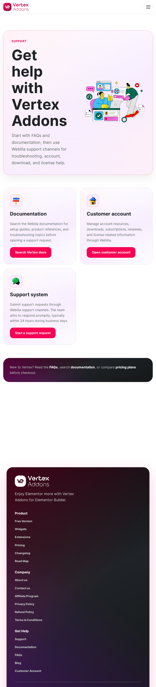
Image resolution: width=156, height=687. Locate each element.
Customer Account (28, 671)
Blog (18, 663)
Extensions (22, 537)
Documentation (25, 647)
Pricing (20, 545)
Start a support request (33, 333)
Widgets (21, 529)
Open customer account (111, 252)
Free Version (23, 521)
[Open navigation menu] (148, 6)
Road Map (22, 561)
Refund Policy (24, 612)
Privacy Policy (24, 604)
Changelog (22, 553)
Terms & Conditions (28, 620)
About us (21, 580)
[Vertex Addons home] (15, 7)
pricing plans (126, 367)
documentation (83, 367)
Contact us (22, 588)
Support (20, 639)
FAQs (53, 367)
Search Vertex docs (30, 252)
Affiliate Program (26, 596)
